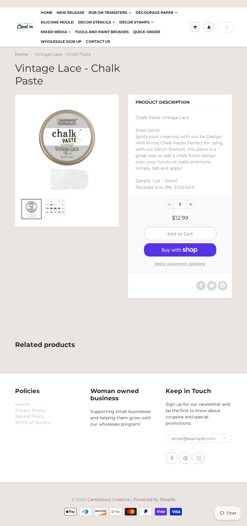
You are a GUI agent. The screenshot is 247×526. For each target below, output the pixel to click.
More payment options (180, 263)
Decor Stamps (134, 22)
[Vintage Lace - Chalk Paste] (67, 148)
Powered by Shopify (154, 499)
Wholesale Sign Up (61, 41)
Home (46, 12)
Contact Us (98, 41)
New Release (70, 12)
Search (22, 404)
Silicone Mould (57, 22)
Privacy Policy (30, 410)
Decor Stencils (94, 22)
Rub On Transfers (108, 12)
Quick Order (146, 32)
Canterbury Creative (109, 499)
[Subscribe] (224, 438)
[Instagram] (199, 458)
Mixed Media (54, 32)
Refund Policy (29, 416)
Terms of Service (32, 422)
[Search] (226, 27)
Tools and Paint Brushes (102, 32)
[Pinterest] (185, 458)
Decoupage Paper (155, 12)
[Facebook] (172, 458)
